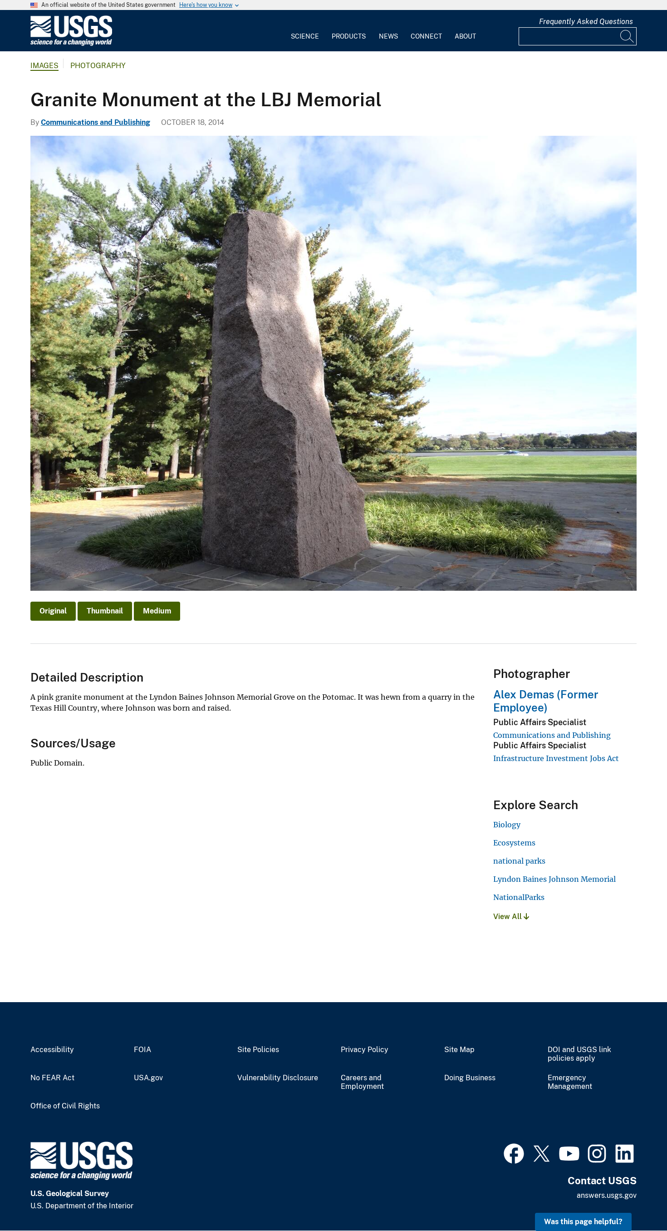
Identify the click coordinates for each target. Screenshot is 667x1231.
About (465, 36)
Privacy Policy (364, 1050)
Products (349, 36)
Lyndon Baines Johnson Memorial (554, 879)
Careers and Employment (362, 1082)
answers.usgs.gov (607, 1195)
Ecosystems (514, 842)
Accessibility (52, 1050)
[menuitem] (304, 30)
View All (508, 916)
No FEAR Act (52, 1078)
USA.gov (148, 1078)
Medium (157, 611)
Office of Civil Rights (65, 1106)
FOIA (142, 1050)
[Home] (71, 44)
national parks (519, 860)
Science (305, 36)
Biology (506, 824)
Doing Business (469, 1078)
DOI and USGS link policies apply (579, 1054)
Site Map (459, 1050)
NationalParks (518, 897)
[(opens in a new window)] (514, 1152)
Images (44, 65)
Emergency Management (570, 1082)
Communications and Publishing (95, 122)
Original (53, 611)
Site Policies (258, 1050)
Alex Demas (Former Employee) (545, 701)
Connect (426, 36)
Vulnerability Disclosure (277, 1078)
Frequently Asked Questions (586, 21)
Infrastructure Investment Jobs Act (556, 758)
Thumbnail (105, 611)
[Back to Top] (634, 1198)
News (388, 36)
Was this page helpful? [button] (583, 1221)
